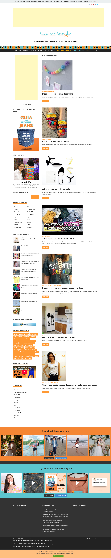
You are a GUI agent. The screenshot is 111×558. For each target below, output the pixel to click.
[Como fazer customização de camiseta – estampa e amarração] (70, 366)
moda (15, 351)
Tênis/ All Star (17, 227)
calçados (20, 336)
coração (16, 343)
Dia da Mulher (34, 1)
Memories (86, 1)
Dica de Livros (17, 214)
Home (15, 50)
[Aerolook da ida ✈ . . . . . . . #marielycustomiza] (55, 445)
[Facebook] (89, 4)
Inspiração (51, 91)
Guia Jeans (89, 50)
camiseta (33, 336)
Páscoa (15, 354)
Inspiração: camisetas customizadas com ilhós (62, 288)
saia (29, 354)
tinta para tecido (34, 356)
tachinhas (21, 356)
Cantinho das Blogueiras (25, 1)
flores (26, 347)
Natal (29, 351)
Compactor (32, 341)
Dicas (22, 345)
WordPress (89, 538)
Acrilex (15, 334)
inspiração (32, 347)
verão (19, 358)
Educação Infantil (48, 1)
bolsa (35, 334)
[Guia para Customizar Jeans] (26, 150)
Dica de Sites (30, 214)
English (16, 217)
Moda (33, 50)
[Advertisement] (58, 17)
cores (20, 343)
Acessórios (17, 206)
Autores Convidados (24, 334)
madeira (34, 349)
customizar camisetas (29, 343)
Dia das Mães (41, 1)
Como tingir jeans (25, 245)
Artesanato (51, 50)
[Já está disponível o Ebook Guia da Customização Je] (55, 483)
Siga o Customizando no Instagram (55, 468)
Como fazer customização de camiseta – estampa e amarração (69, 385)
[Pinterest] (91, 4)
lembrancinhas (27, 349)
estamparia (16, 347)
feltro (22, 347)
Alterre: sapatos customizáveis (56, 189)
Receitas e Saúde (92, 1)
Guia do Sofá (66, 1)
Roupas (44, 236)
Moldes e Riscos (18, 222)
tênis (15, 358)
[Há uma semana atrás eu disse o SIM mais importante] (99, 445)
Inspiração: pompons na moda (55, 141)
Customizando (23, 50)
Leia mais (45, 100)
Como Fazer (50, 382)
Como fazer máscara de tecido (29, 293)
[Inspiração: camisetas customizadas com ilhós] (70, 269)
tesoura (27, 356)
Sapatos (48, 186)
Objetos (29, 222)
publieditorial (35, 351)
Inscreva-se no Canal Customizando (23, 379)
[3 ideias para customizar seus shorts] (70, 220)
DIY (26, 345)
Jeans (15, 219)
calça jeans (26, 336)
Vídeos (29, 358)
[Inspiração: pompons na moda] (70, 123)
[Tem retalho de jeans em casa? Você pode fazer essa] (11, 483)
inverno (16, 349)
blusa (31, 334)
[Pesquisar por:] (26, 197)
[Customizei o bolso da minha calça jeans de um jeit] (33, 483)
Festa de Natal (56, 1)
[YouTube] (93, 4)
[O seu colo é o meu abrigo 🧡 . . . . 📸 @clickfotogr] (33, 445)
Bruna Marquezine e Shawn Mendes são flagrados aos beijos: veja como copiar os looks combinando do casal (55, 516)
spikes (15, 356)
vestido (24, 358)
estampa (30, 345)
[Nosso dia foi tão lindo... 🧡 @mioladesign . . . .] (11, 445)
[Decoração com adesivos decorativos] (70, 319)
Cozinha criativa (31, 209)
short (33, 354)
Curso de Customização (64, 50)
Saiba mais (50, 555)
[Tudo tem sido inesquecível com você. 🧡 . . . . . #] (77, 445)
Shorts (48, 236)
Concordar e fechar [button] (58, 555)
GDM (61, 1)
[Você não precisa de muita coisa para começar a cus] (99, 483)
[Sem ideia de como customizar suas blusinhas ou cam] (77, 483)
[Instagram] (95, 4)
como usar (25, 341)
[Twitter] (97, 4)
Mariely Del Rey (79, 1)
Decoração (41, 50)
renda (25, 354)
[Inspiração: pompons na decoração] (70, 75)
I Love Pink (72, 1)
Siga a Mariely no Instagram (55, 431)
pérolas (21, 354)
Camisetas (44, 285)
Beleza (16, 209)
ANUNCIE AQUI (26, 104)
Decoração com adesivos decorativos (58, 337)
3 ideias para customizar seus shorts (58, 238)
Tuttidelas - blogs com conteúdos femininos (36, 543)
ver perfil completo (32, 187)
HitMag (96, 538)
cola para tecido (18, 341)
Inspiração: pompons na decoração (57, 94)
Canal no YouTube (78, 50)
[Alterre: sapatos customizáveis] (70, 170)
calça (15, 336)
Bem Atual (17, 1)
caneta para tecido (25, 338)
